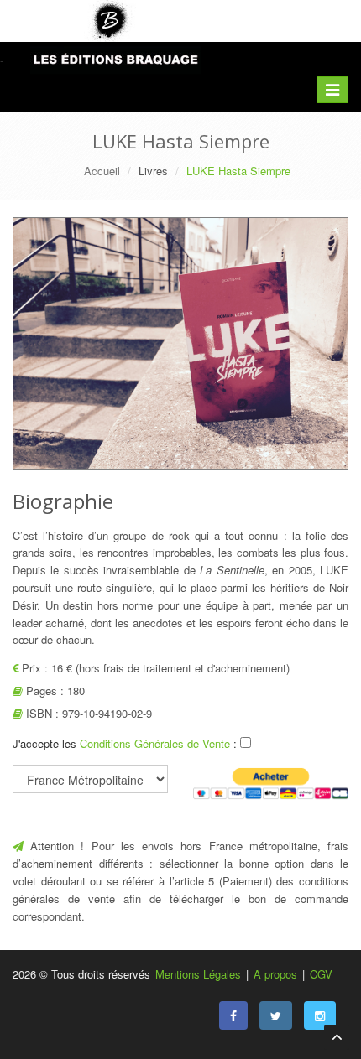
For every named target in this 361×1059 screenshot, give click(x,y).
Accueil (102, 171)
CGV (321, 974)
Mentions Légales (198, 974)
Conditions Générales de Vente (156, 743)
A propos (275, 974)
